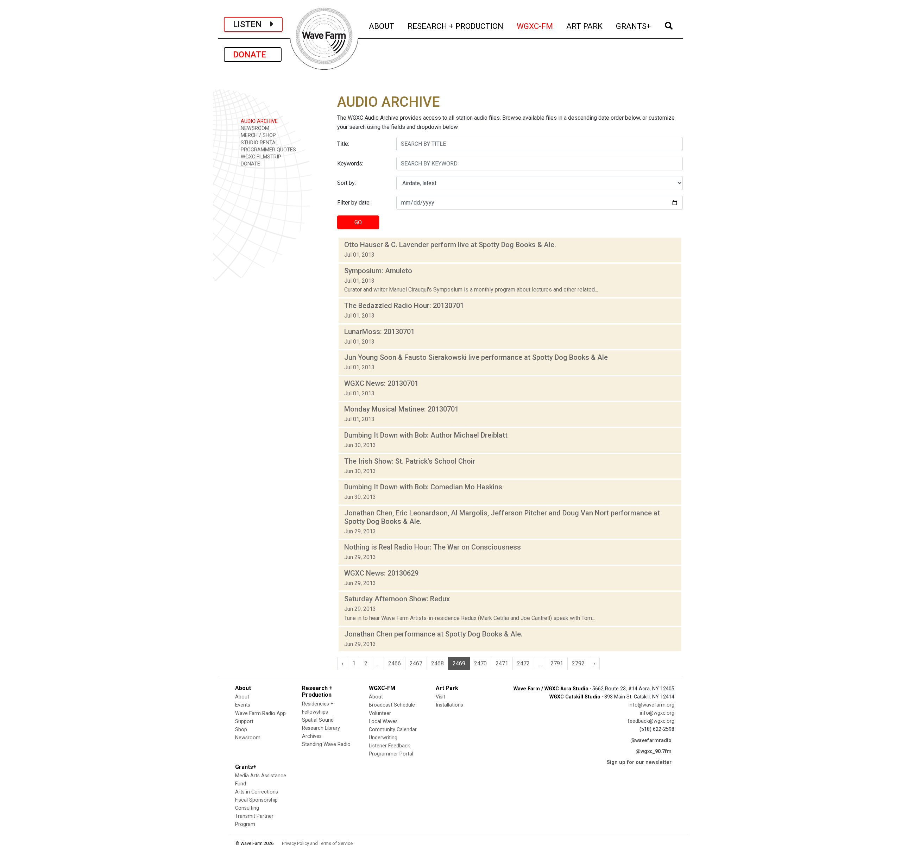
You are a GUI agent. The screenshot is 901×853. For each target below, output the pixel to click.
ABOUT (382, 26)
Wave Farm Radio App (260, 713)
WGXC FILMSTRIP (260, 157)
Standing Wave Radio (326, 744)
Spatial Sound (318, 720)
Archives (312, 736)
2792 (578, 663)
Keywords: (350, 163)
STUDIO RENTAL (258, 143)
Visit (440, 697)
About (242, 697)
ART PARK (584, 26)
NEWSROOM (254, 128)
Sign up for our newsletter (639, 762)
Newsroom (247, 738)
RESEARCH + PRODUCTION (455, 26)
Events (242, 705)
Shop (241, 730)
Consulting (247, 808)
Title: (343, 143)
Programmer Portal (391, 754)
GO (358, 222)
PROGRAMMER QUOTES (267, 150)
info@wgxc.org (657, 713)
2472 (523, 663)
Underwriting (383, 738)
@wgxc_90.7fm (654, 751)
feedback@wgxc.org (651, 721)
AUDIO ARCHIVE (258, 121)
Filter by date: (354, 202)
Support (244, 722)
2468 (437, 663)
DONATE (252, 54)
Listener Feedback (389, 746)
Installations (449, 705)
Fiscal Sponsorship (256, 800)
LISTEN (251, 24)
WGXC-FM (535, 26)
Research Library (321, 728)
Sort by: (346, 183)
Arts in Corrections (256, 792)
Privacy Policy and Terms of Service (317, 843)
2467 (416, 663)
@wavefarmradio (651, 741)
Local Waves (383, 722)
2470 (480, 663)
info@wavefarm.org (651, 705)
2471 (502, 663)
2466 (394, 663)
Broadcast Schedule (392, 705)
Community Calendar (393, 730)
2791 (556, 663)
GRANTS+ (634, 26)
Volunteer (380, 713)
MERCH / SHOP (257, 135)
